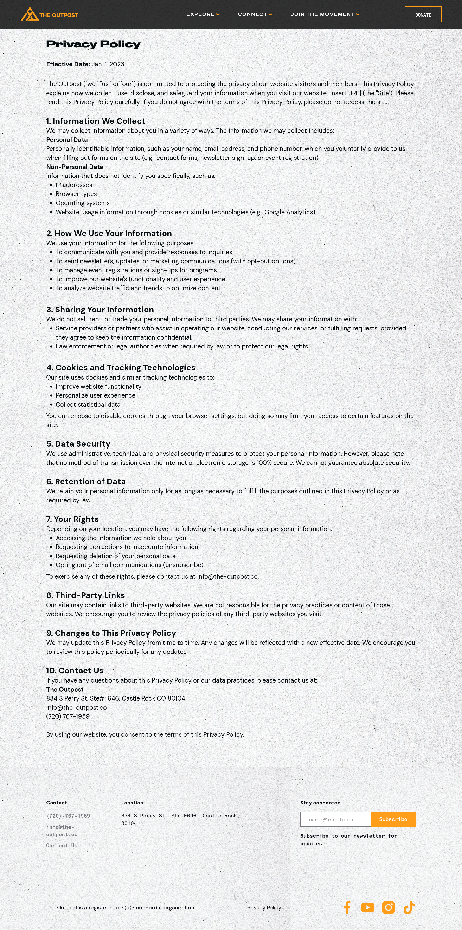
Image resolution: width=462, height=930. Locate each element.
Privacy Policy (264, 907)
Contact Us (61, 845)
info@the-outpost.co (61, 831)
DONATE (423, 15)
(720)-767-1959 (68, 816)
